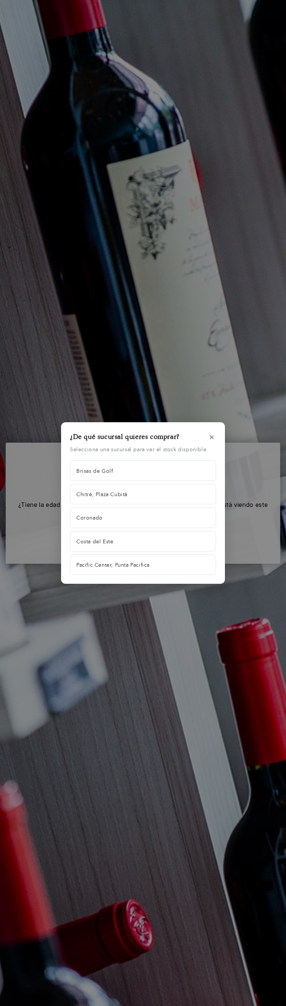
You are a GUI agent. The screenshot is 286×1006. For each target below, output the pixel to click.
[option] (143, 470)
